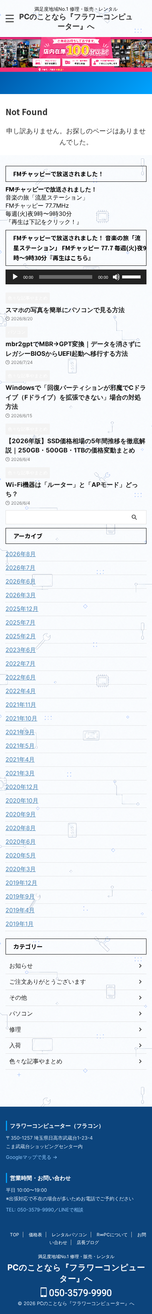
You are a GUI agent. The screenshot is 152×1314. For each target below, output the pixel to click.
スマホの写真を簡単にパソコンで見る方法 (65, 310)
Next (7, 47)
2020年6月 (21, 841)
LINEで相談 (71, 1210)
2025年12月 (22, 608)
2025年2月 (21, 636)
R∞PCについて (112, 1234)
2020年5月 (21, 855)
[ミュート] (116, 277)
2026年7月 (20, 567)
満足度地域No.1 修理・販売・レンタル (76, 1256)
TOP (14, 1234)
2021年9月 (20, 732)
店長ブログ (88, 1242)
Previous (145, 47)
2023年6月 (21, 649)
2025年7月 (20, 622)
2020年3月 (21, 869)
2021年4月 (20, 759)
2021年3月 (20, 773)
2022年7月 (20, 663)
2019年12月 (21, 882)
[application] (76, 277)
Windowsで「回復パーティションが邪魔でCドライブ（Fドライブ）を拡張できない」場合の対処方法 (76, 397)
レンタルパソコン (69, 1234)
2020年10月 (22, 800)
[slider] (132, 276)
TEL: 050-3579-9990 (30, 1210)
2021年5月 (20, 745)
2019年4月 (20, 910)
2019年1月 (20, 923)
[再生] (15, 277)
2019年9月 (20, 896)
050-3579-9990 (79, 1293)
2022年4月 (21, 691)
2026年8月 (21, 554)
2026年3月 (21, 595)
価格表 (35, 1234)
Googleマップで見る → (31, 1157)
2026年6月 (21, 581)
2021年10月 (21, 718)
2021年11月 (21, 704)
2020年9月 (21, 814)
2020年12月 (22, 786)
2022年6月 (21, 677)
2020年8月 (21, 828)
